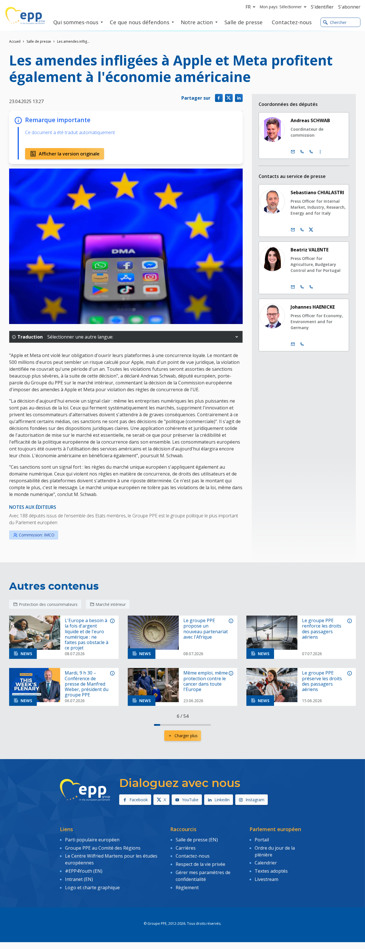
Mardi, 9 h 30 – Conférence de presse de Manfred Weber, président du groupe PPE (86, 684)
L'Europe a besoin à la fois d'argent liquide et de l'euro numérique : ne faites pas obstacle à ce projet (86, 634)
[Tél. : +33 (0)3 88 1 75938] (311, 151)
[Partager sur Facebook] (219, 98)
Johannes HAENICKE (313, 307)
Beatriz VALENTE (309, 250)
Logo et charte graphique (92, 887)
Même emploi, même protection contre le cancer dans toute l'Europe (205, 681)
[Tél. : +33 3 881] (311, 287)
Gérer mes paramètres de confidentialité (203, 875)
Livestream (266, 879)
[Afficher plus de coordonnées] (320, 151)
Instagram (255, 799)
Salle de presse (39, 41)
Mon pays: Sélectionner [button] (281, 6)
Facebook (138, 799)
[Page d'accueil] (25, 15)
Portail (262, 840)
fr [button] (248, 7)
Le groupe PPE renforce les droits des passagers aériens (321, 629)
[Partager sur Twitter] (229, 98)
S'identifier (322, 7)
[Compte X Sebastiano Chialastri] (311, 229)
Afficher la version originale (69, 154)
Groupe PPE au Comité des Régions (103, 848)
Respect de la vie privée (200, 864)
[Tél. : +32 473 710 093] (302, 229)
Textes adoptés (271, 871)
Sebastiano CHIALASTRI (317, 192)
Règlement (187, 887)
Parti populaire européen (92, 840)
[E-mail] (293, 151)
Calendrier (266, 863)
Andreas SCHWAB (310, 120)
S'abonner (349, 7)
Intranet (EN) (79, 879)
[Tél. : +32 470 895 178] (302, 344)
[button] (236, 336)
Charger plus (186, 735)
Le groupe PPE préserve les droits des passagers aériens (322, 681)
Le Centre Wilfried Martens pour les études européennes (111, 859)
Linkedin (222, 799)
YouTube (190, 799)
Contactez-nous (193, 856)
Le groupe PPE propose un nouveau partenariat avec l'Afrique (205, 629)
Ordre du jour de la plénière (275, 851)
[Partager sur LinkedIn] (239, 98)
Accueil (15, 41)
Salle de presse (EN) (197, 840)
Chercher (338, 22)
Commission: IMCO (36, 535)
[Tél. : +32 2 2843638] (302, 287)
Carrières (186, 848)
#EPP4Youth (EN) (83, 871)
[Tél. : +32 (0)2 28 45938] (302, 151)
